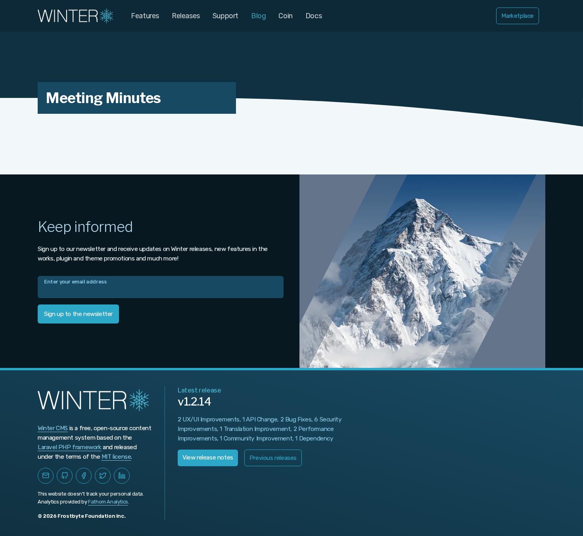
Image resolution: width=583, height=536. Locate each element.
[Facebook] (84, 476)
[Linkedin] (122, 476)
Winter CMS (53, 428)
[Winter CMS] (76, 15)
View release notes (207, 457)
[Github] (65, 476)
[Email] (46, 476)
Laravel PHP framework (70, 447)
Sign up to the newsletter (78, 314)
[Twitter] (103, 476)
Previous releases (273, 457)
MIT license (116, 456)
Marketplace (517, 15)
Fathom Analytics (108, 502)
